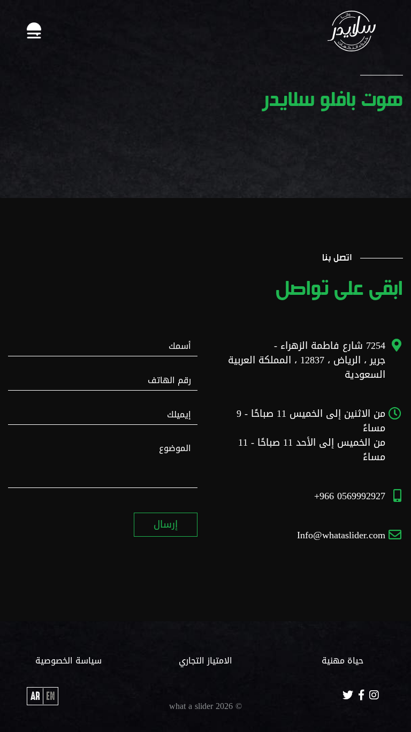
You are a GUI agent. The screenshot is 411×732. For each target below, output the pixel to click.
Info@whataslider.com (341, 535)
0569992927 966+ (349, 496)
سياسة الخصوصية (68, 660)
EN (50, 696)
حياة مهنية (342, 660)
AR (35, 696)
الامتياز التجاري (205, 660)
